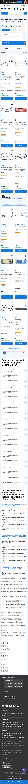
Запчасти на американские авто (9, 737)
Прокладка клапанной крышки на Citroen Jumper (11, 434)
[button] (4, 13)
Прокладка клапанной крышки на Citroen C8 (11, 413)
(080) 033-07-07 (8, 680)
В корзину (7, 98)
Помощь (19, 726)
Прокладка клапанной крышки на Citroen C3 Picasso (11, 370)
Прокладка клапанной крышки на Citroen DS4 (11, 424)
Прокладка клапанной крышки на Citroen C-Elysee (11, 472)
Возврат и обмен (16, 722)
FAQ (3, 726)
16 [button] (23, 352)
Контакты (20, 713)
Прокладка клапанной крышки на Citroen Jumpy (11, 440)
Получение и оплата (6, 722)
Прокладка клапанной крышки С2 (11, 482)
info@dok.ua (7, 691)
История (7, 713)
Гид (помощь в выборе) (7, 735)
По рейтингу (5, 48)
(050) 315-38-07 (18, 683)
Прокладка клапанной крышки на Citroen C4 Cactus (11, 392)
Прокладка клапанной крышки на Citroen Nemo (11, 445)
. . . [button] (20, 352)
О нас (3, 713)
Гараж (13, 781)
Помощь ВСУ (21, 737)
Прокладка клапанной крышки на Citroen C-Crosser (11, 466)
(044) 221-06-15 (8, 683)
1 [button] (4, 352)
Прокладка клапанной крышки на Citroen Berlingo (11, 461)
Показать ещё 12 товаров (15, 348)
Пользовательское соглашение (9, 724)
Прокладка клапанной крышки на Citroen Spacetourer (11, 450)
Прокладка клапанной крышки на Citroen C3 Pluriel (11, 376)
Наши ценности (13, 713)
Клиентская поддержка (10, 726)
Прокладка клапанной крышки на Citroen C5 (11, 402)
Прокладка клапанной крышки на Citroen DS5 (11, 429)
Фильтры (19, 48)
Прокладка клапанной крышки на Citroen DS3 (11, 418)
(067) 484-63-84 (8, 686)
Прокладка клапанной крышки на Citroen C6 (11, 408)
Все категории (5, 733)
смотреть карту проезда (9, 698)
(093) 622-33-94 (18, 686)
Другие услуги (20, 724)
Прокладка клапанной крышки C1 (11, 477)
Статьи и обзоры (13, 733)
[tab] (14, 35)
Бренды (20, 733)
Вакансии (4, 715)
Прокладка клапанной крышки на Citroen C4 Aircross (11, 386)
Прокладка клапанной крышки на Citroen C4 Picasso (11, 397)
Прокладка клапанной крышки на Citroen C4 (11, 381)
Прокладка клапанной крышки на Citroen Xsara (11, 456)
